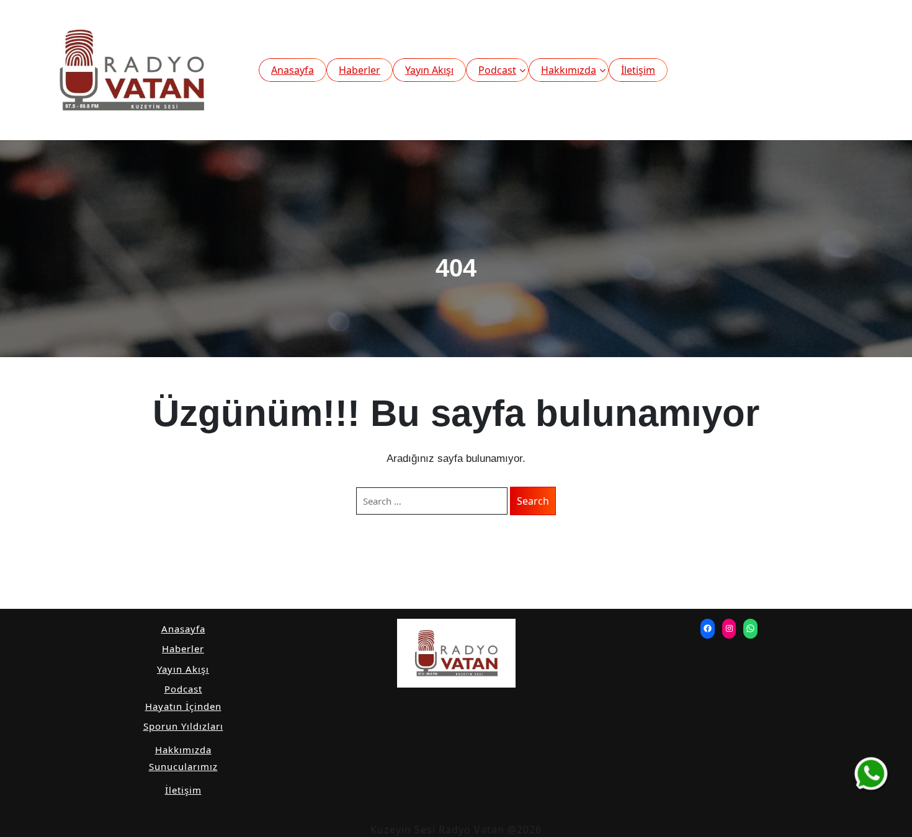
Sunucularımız (183, 766)
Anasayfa (292, 70)
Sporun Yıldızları (183, 726)
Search (533, 501)
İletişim (638, 70)
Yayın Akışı (429, 70)
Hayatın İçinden (183, 706)
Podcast (497, 70)
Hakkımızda (568, 70)
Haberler (359, 70)
